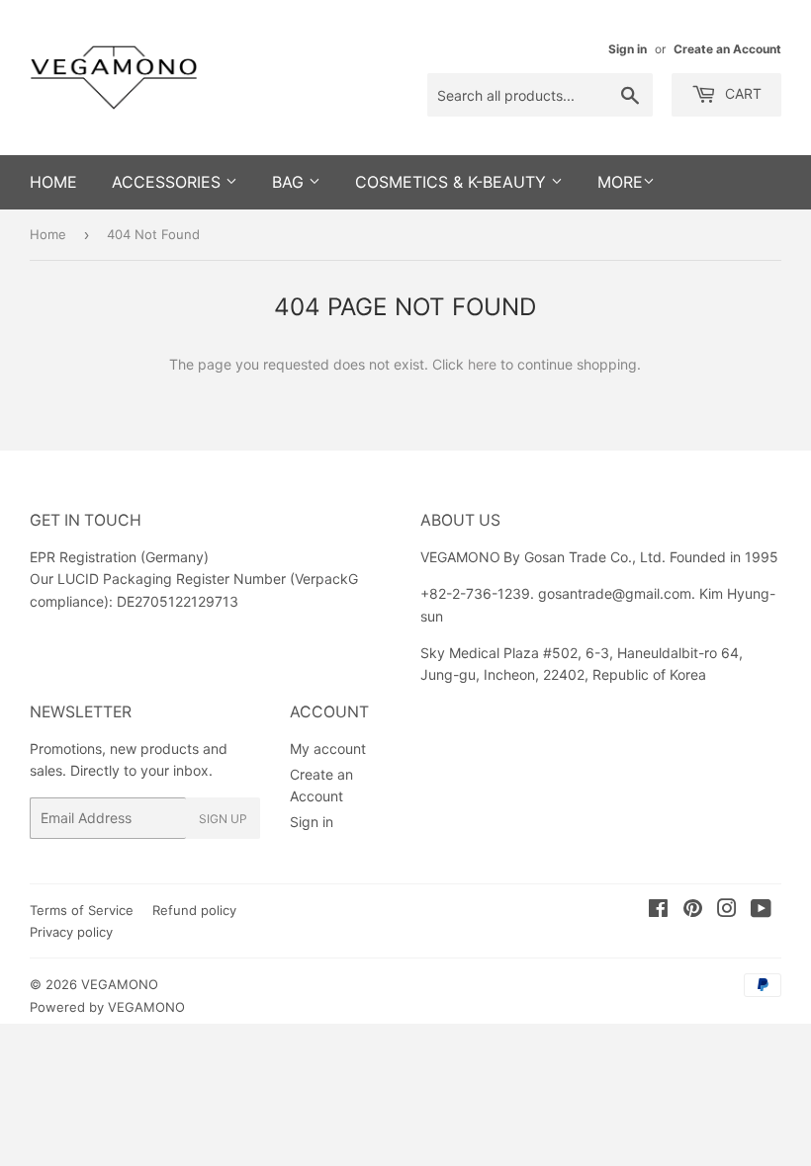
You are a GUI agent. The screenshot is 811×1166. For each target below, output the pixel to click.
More (620, 182)
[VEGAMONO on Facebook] (658, 910)
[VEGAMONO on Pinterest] (692, 910)
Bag (290, 182)
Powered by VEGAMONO (107, 1007)
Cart (741, 93)
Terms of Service (82, 910)
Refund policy (194, 910)
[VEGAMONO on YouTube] (761, 910)
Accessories (168, 182)
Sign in (627, 49)
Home (48, 234)
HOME (53, 182)
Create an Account (727, 49)
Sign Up (223, 818)
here (482, 364)
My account (328, 748)
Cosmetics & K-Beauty (453, 182)
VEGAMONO (119, 984)
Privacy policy (71, 932)
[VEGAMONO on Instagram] (727, 910)
